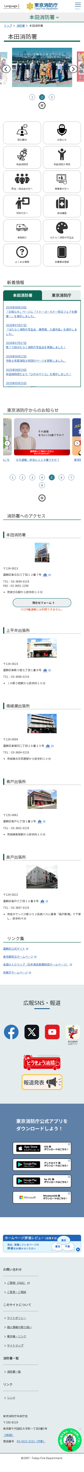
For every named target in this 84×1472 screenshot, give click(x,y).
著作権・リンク (16, 1336)
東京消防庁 (61, 295)
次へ (73, 69)
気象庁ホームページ (15, 972)
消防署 (21, 26)
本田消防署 (22, 295)
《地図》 (8, 1435)
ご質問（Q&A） (16, 1283)
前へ (6, 69)
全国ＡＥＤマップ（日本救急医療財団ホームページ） (36, 964)
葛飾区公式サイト (14, 949)
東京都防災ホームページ (18, 957)
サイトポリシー (16, 1318)
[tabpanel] (42, 66)
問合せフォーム (42, 603)
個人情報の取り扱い (19, 1327)
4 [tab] (42, 477)
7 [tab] (71, 477)
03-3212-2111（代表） (31, 1441)
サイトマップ (15, 1345)
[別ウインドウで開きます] (47, 575)
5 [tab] (52, 477)
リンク (11, 1397)
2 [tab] (42, 97)
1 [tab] (32, 97)
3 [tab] (52, 97)
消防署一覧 (14, 1371)
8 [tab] (42, 485)
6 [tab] (61, 477)
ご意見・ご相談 (16, 1292)
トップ (8, 26)
